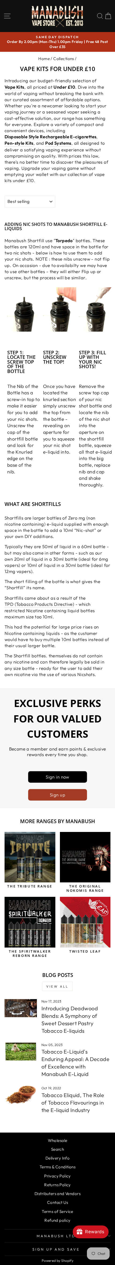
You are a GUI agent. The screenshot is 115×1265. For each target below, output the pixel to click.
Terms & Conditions (57, 1166)
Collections (63, 58)
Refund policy (57, 1220)
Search (57, 1149)
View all (57, 986)
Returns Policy (57, 1184)
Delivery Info (57, 1158)
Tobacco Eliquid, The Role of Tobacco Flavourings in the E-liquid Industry (72, 1102)
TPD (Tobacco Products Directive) (39, 604)
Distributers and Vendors (57, 1193)
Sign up (57, 795)
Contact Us (57, 1202)
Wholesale (57, 1140)
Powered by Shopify (57, 1260)
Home (44, 58)
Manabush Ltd (56, 1236)
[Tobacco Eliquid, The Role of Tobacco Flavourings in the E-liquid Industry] (21, 1095)
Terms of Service (57, 1211)
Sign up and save (56, 1249)
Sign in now (57, 777)
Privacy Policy (57, 1175)
